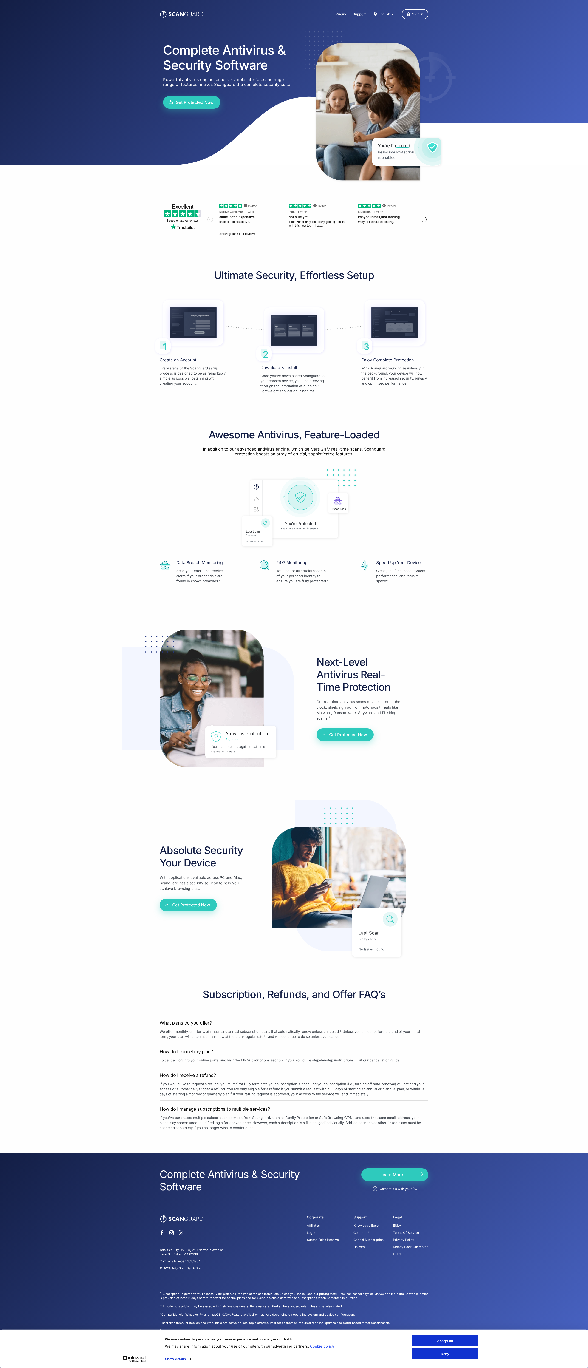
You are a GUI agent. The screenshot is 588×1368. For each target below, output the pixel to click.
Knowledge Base (366, 1225)
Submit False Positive (323, 1240)
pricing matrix (328, 1294)
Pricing (341, 14)
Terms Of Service (406, 1233)
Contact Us (361, 1233)
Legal (397, 1217)
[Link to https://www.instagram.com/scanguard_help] (171, 1233)
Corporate (315, 1217)
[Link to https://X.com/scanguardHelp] (181, 1233)
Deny (445, 1354)
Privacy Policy (403, 1240)
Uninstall (359, 1247)
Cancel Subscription (368, 1240)
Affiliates (313, 1225)
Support (359, 14)
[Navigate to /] (181, 14)
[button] (415, 14)
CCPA (397, 1254)
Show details (175, 1359)
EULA (397, 1225)
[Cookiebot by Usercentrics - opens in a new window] (134, 1359)
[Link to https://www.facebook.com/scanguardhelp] (162, 1233)
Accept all (445, 1341)
